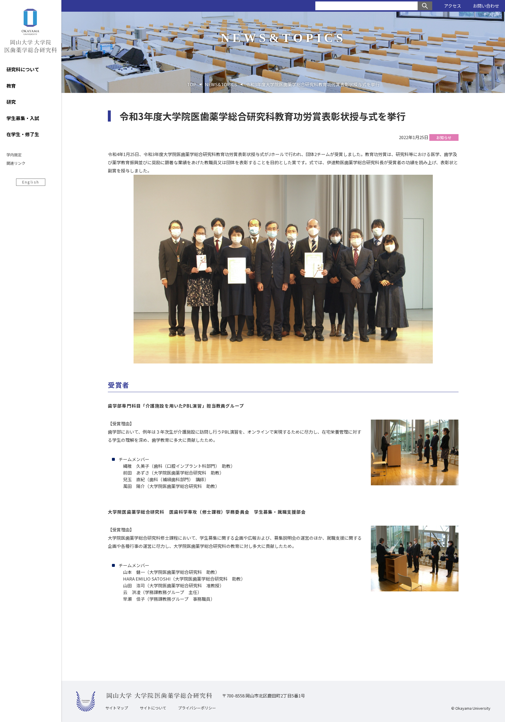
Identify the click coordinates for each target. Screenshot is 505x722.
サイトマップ (116, 708)
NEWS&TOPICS (221, 84)
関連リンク (15, 163)
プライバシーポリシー (197, 708)
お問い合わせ (486, 6)
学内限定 (14, 154)
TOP (191, 84)
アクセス (452, 6)
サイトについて (153, 708)
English (30, 182)
